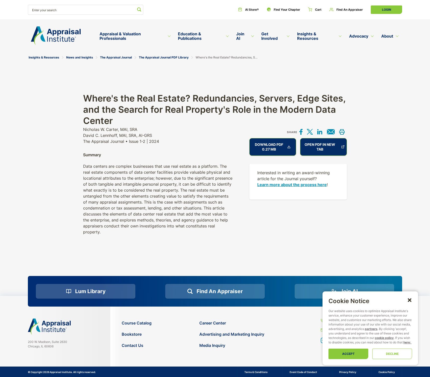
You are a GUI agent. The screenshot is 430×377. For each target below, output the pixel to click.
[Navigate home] (49, 326)
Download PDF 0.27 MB (269, 146)
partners (371, 329)
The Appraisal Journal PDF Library (164, 57)
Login (386, 9)
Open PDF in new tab (320, 146)
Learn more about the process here (292, 184)
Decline (392, 354)
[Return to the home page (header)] (56, 35)
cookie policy (384, 338)
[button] (409, 299)
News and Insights (79, 57)
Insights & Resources (44, 57)
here (406, 342)
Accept (348, 354)
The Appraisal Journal (116, 57)
